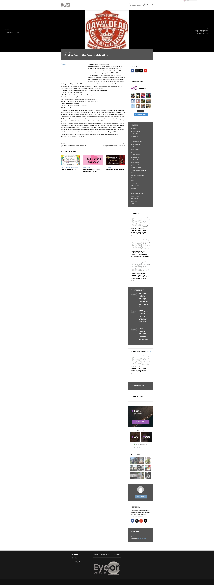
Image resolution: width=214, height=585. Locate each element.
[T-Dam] (133, 460)
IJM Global (133, 172)
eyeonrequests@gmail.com (75, 561)
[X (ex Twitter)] (137, 70)
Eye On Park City (135, 162)
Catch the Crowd (135, 131)
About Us (92, 5)
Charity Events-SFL (66, 167)
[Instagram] (141, 70)
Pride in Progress (135, 185)
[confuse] (133, 468)
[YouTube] (145, 70)
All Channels (134, 128)
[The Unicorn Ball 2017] (70, 160)
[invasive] (148, 460)
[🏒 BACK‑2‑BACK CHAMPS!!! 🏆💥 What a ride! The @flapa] (143, 95)
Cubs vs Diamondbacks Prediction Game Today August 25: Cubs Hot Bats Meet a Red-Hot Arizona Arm (140, 253)
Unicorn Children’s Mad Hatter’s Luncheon (91, 170)
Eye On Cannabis (135, 146)
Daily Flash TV (134, 136)
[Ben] (148, 475)
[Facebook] (132, 70)
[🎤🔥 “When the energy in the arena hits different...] (143, 106)
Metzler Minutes (135, 178)
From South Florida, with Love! (138, 170)
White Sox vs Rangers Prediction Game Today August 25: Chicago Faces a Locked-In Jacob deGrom (139, 231)
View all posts (140, 496)
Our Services (108, 5)
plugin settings (142, 538)
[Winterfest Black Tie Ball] (115, 160)
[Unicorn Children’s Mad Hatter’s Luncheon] (93, 160)
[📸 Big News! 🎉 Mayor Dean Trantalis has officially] (133, 106)
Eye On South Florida (136, 165)
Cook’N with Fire (135, 133)
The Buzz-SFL (67, 52)
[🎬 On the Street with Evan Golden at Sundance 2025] (148, 106)
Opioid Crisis (134, 183)
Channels (118, 5)
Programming (134, 188)
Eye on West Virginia (136, 167)
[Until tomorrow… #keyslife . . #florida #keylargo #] (138, 101)
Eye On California (135, 144)
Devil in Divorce (135, 139)
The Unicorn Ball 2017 (68, 169)
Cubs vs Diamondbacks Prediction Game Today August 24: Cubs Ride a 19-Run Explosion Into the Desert (140, 276)
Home (96, 554)
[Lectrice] (140, 468)
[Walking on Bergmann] (148, 468)
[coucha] (140, 460)
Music (132, 180)
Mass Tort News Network (137, 175)
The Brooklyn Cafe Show (137, 193)
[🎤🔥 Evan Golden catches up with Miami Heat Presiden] (138, 106)
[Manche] (140, 475)
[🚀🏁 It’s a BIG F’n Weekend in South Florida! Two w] (133, 101)
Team (99, 5)
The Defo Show (135, 196)
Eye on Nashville (135, 157)
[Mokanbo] (133, 475)
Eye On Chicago (135, 149)
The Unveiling (134, 198)
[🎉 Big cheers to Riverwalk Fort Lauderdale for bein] (143, 101)
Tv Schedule (134, 204)
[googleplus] (141, 521)
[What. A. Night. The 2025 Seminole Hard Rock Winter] (138, 95)
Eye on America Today (136, 141)
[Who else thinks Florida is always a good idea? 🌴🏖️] (148, 101)
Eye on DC (133, 152)
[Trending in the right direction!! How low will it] (148, 95)
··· (123, 5)
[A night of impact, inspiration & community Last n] (133, 95)
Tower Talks (134, 201)
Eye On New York (135, 159)
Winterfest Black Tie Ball (115, 169)
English (187, 1)
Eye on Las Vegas (135, 154)
